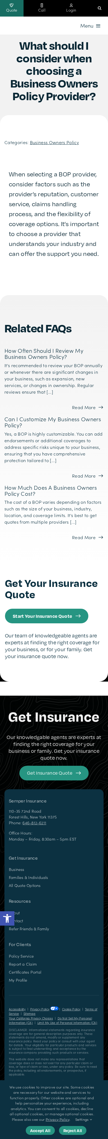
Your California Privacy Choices (31, 1018)
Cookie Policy (71, 1009)
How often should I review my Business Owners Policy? (43, 353)
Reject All (72, 1130)
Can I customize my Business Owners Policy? (52, 422)
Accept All (40, 1130)
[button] (7, 918)
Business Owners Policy (54, 142)
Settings (82, 1119)
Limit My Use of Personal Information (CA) (67, 1023)
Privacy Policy (39, 1009)
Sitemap (29, 1013)
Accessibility (17, 1009)
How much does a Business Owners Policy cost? (50, 490)
